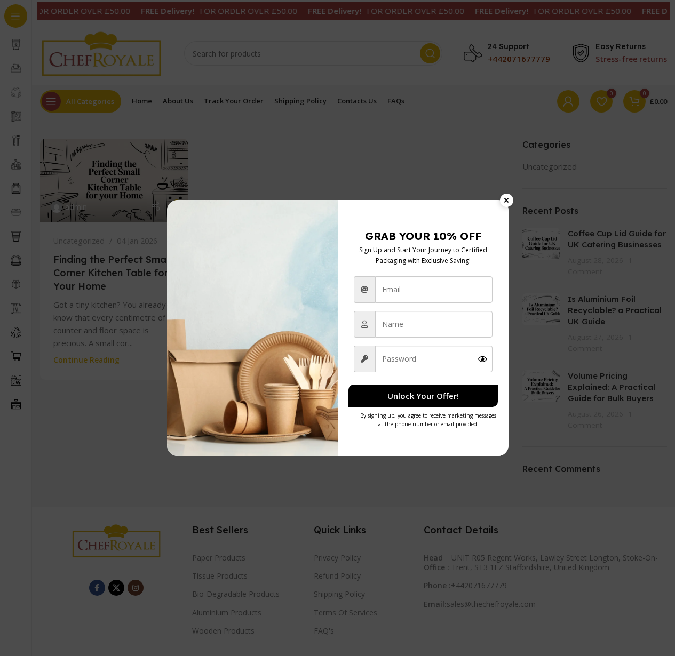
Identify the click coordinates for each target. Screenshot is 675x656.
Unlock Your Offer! (423, 395)
